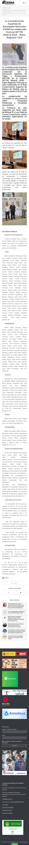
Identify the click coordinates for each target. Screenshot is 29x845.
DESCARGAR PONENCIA (9, 231)
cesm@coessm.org (7, 799)
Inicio (9, 9)
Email (3, 735)
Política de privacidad (7, 807)
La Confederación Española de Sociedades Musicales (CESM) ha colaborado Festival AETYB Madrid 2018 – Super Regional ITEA (14, 11)
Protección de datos (7, 813)
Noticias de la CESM (6, 12)
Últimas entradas (6, 7)
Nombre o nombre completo (9, 729)
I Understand (14, 843)
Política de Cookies (7, 810)
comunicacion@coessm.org (17, 802)
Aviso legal (5, 804)
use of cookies (24, 842)
